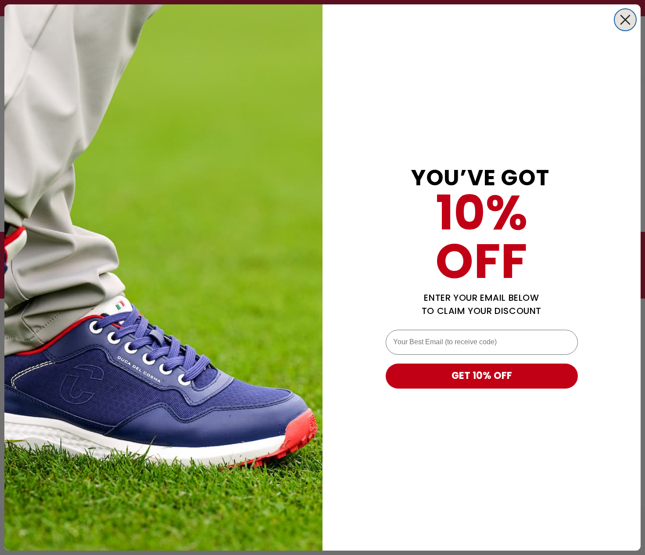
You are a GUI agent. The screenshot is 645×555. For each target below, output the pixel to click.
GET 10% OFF (482, 375)
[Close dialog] (625, 20)
